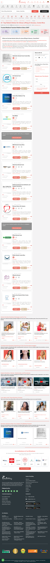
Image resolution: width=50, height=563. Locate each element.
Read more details (16, 64)
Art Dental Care (39, 68)
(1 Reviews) (24, 442)
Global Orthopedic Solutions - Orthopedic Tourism (19, 539)
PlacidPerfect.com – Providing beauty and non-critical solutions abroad (19, 528)
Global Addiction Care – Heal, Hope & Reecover (30, 537)
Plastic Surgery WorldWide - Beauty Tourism (19, 532)
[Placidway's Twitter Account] (6, 491)
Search (35, 11)
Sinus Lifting (22, 20)
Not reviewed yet (5, 263)
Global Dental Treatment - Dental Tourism (19, 537)
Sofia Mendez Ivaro (37, 25)
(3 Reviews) (7, 442)
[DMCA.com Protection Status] (23, 551)
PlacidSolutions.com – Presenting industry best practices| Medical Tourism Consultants (31, 524)
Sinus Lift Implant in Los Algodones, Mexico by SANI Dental (24, 334)
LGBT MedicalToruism (42, 536)
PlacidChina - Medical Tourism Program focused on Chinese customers (18, 523)
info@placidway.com (31, 499)
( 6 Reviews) (9, 124)
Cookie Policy (40, 89)
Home (2, 20)
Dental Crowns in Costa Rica (39, 361)
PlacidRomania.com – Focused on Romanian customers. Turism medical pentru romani (7, 524)
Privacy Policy (44, 88)
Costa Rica (28, 20)
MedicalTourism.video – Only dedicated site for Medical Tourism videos (6, 532)
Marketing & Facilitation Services (32, 482)
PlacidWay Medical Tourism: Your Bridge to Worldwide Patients (40, 388)
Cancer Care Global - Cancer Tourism (6, 539)
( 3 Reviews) (9, 104)
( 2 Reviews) (9, 243)
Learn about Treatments (6, 502)
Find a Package (5, 498)
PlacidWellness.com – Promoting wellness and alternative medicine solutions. (6, 529)
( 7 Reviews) (9, 64)
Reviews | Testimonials (6, 501)
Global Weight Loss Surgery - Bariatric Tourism (43, 532)
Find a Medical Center (6, 496)
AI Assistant (44, 11)
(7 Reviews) (40, 442)
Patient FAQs (28, 485)
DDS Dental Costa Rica (22, 438)
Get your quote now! (17, 137)
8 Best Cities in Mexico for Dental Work (40, 412)
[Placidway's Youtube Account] (9, 491)
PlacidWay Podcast (29, 516)
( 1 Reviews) (9, 153)
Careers (27, 488)
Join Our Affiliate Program (30, 480)
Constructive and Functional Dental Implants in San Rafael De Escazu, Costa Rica (8, 334)
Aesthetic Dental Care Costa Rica (40, 438)
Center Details (22, 68)
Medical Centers (9, 20)
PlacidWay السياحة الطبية (18, 518)
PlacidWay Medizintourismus (5, 516)
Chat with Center (16, 68)
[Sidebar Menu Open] (1, 2)
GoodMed (38, 71)
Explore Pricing (5, 499)
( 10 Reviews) (9, 84)
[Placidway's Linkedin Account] (17, 491)
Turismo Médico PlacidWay (7, 518)
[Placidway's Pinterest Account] (11, 491)
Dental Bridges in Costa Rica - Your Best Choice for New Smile (8, 361)
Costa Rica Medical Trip (40, 69)
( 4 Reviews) (9, 214)
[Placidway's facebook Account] (3, 491)
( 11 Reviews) (9, 173)
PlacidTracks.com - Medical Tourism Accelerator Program (43, 519)
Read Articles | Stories (6, 504)
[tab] (13, 370)
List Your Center (29, 483)
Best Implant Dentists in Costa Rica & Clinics (8, 412)
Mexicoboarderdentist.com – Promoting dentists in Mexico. (42, 528)
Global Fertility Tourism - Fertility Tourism (6, 537)
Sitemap (27, 491)
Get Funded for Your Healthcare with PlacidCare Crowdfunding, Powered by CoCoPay (8, 388)
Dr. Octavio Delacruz (22, 25)
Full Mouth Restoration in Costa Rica (24, 360)
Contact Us (28, 489)
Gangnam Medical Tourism (30, 518)
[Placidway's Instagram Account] (14, 491)
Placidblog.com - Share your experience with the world (42, 523)
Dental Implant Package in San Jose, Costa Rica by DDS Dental (41, 334)
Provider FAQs (28, 486)
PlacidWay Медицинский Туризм (18, 517)
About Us (27, 479)
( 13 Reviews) (9, 193)
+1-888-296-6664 (30, 496)
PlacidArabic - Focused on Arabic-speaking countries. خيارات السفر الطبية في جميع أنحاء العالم (31, 529)
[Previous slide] (2, 332)
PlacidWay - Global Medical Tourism (43, 517)
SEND (42, 92)
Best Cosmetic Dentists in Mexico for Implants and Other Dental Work (25, 412)
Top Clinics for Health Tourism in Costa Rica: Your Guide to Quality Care (25, 388)
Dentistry (15, 20)
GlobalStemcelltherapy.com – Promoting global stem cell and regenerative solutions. (31, 533)
